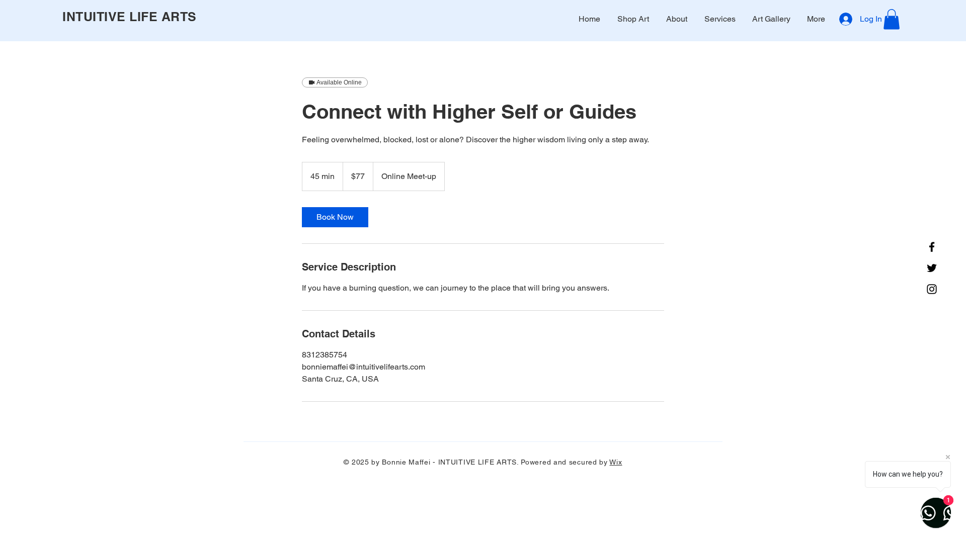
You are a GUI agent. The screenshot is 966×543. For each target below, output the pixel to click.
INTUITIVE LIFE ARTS (129, 16)
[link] (335, 217)
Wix (615, 462)
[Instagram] (931, 289)
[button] (891, 19)
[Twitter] (931, 268)
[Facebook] (931, 246)
